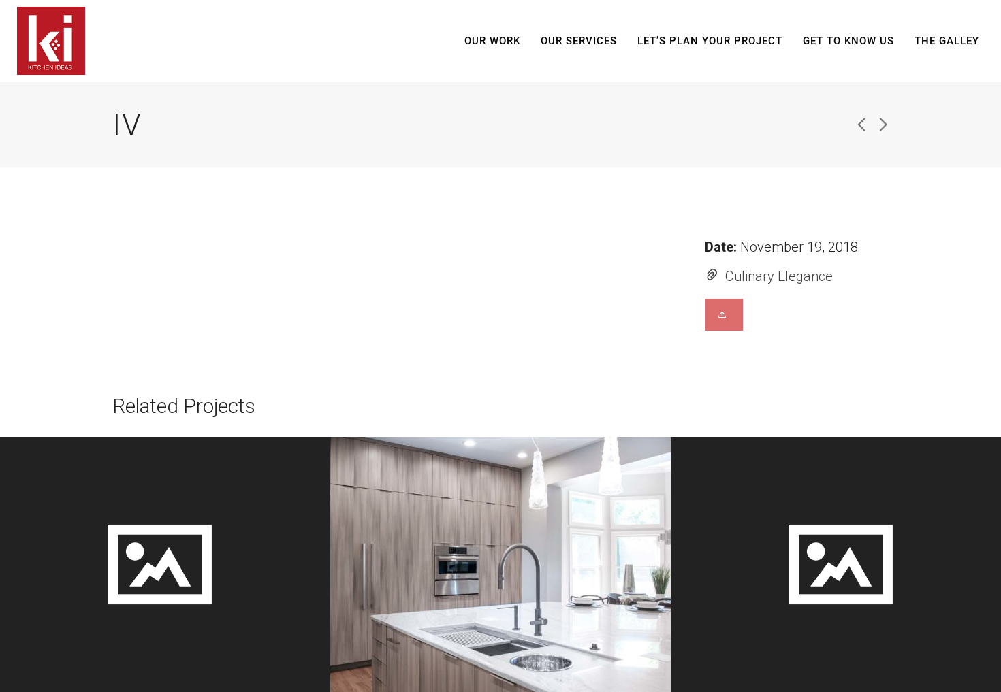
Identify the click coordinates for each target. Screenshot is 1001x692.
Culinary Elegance (779, 276)
